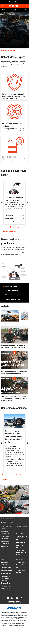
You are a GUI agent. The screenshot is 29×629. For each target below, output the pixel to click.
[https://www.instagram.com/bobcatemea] (12, 598)
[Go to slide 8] (21, 474)
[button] (26, 327)
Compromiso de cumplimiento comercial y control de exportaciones (5, 580)
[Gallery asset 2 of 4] (24, 318)
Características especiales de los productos (21, 552)
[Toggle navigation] (2, 6)
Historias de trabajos (19, 547)
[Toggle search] (26, 6)
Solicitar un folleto (10, 295)
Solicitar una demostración (5, 542)
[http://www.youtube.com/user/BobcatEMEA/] (17, 598)
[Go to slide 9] (23, 474)
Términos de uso (6, 573)
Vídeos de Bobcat (21, 543)
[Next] (27, 203)
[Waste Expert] (14, 30)
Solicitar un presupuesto (9, 231)
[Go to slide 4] (18, 227)
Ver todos (5, 479)
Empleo (18, 530)
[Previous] (2, 203)
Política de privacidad (4, 563)
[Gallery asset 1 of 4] (24, 313)
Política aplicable (6, 570)
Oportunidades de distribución (21, 563)
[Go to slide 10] (26, 474)
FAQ (17, 567)
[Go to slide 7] (18, 474)
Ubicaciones (19, 533)
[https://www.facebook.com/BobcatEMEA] (8, 598)
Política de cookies (6, 567)
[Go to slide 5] (13, 474)
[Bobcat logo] (13, 5)
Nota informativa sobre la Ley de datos (6, 588)
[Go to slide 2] (13, 227)
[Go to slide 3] (16, 227)
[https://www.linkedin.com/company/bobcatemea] (21, 598)
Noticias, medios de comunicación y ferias (21, 538)
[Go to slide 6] (16, 474)
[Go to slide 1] (10, 227)
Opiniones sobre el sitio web (21, 571)
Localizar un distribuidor (11, 290)
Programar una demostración (12, 299)
